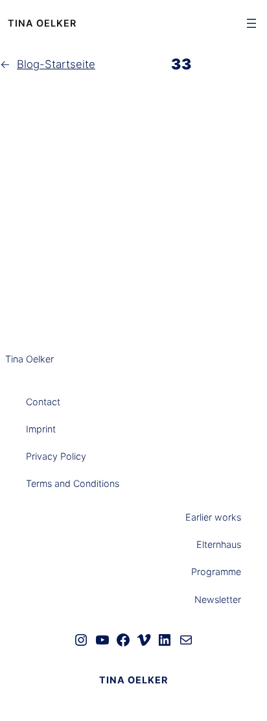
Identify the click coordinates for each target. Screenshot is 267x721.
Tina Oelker (42, 23)
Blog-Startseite (56, 64)
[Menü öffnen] (251, 23)
